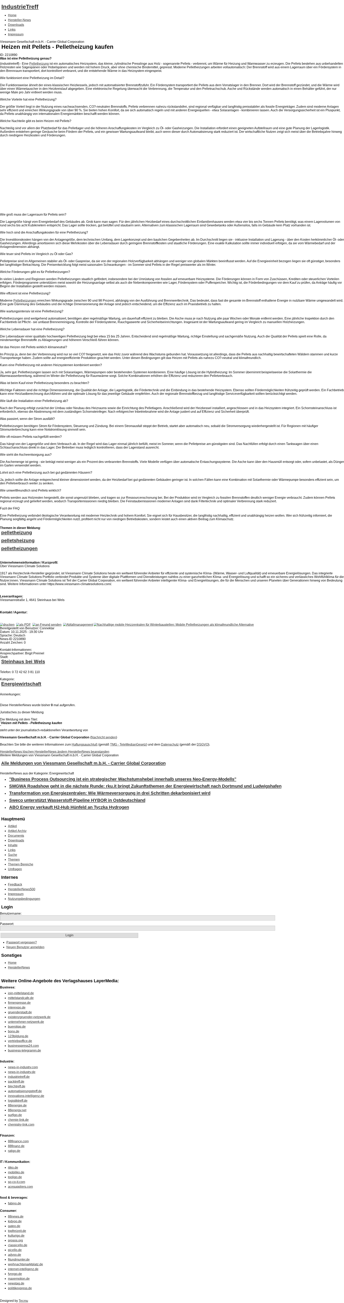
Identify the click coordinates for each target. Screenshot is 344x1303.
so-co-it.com (16, 1182)
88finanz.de (16, 1146)
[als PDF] (23, 624)
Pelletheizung (39, 63)
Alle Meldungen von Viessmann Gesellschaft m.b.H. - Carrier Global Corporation (83, 763)
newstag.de (16, 1283)
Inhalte (13, 845)
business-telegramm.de (24, 1050)
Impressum (15, 34)
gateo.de (14, 1226)
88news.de (15, 1216)
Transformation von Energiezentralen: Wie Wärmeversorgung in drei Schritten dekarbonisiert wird (109, 793)
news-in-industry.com (23, 1067)
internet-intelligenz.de (23, 1269)
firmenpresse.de (19, 1002)
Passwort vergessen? (21, 942)
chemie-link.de (18, 1119)
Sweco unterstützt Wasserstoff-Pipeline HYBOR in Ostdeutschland (77, 800)
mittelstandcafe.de (21, 998)
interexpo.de (16, 1007)
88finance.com (18, 1141)
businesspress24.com (23, 1045)
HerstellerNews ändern (51, 751)
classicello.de (17, 1245)
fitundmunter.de (19, 1259)
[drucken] (7, 624)
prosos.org (15, 1240)
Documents (16, 835)
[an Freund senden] (47, 624)
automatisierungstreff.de (25, 1091)
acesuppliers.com (20, 1186)
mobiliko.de (16, 1172)
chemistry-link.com (21, 1124)
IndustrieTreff (19, 7)
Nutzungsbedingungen (24, 898)
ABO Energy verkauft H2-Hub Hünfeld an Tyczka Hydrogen (69, 807)
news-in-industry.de (21, 1072)
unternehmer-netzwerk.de (26, 1021)
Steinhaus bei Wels (23, 661)
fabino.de (14, 1203)
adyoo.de (14, 1254)
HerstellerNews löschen (17, 751)
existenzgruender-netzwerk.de (29, 1017)
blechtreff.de (16, 1086)
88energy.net (17, 1110)
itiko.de (13, 1167)
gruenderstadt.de (20, 1012)
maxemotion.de (19, 1278)
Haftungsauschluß (85, 744)
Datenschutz (170, 744)
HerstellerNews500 (21, 889)
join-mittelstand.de (21, 993)
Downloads (16, 24)
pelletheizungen (19, 548)
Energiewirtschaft (21, 683)
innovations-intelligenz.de (26, 1096)
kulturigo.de (16, 1235)
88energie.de (17, 1105)
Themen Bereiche (20, 864)
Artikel (12, 826)
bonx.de (13, 1031)
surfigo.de (15, 1115)
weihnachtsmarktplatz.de (25, 1264)
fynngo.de (15, 1274)
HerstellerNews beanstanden (88, 751)
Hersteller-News (19, 20)
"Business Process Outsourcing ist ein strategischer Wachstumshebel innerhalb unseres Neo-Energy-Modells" (122, 779)
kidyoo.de (15, 1221)
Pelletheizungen (24, 300)
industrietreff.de (19, 1076)
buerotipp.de (17, 1026)
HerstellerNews (19, 967)
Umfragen (15, 869)
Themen (14, 859)
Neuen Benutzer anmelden (25, 947)
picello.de (15, 1250)
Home (12, 15)
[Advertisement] (59, 176)
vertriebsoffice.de (20, 1041)
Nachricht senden (103, 737)
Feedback (15, 884)
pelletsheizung (18, 540)
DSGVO (202, 744)
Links (12, 29)
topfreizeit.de (17, 1231)
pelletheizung (16, 532)
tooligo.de (15, 1177)
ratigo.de (14, 1150)
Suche (12, 854)
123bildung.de (18, 1036)
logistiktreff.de (17, 1100)
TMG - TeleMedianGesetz (128, 744)
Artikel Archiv (17, 831)
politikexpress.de (20, 1288)
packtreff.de (16, 1081)
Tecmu (23, 1300)
